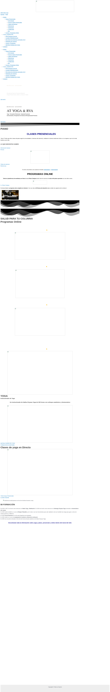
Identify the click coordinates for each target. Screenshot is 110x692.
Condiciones (11, 29)
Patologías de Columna (11, 41)
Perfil (6, 14)
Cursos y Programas (10, 43)
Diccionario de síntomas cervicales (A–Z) (15, 39)
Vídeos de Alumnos (12, 24)
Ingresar (2, 14)
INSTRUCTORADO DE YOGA (13, 45)
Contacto (5, 46)
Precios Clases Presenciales (15, 22)
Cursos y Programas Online (12, 32)
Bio (9, 31)
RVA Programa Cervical (11, 36)
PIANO (4, 17)
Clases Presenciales (10, 19)
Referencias (11, 26)
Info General (11, 20)
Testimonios (11, 27)
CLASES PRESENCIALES (12, 38)
